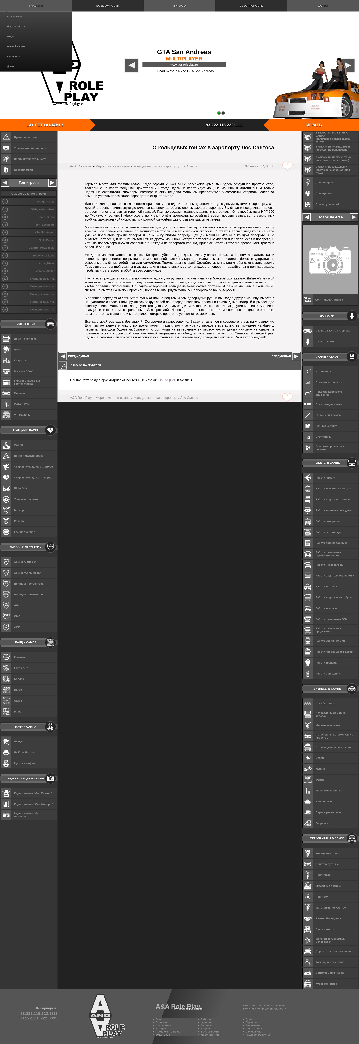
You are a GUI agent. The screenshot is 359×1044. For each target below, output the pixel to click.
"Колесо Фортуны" (258, 1034)
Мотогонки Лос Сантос (331, 907)
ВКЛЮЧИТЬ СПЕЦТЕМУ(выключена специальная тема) (333, 169)
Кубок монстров (326, 983)
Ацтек (18, 700)
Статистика (13, 56)
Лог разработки (16, 26)
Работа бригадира (328, 673)
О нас (159, 1019)
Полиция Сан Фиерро (28, 594)
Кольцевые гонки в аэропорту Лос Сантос (165, 166)
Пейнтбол (322, 896)
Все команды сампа (329, 404)
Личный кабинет (17, 46)
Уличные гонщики (26, 499)
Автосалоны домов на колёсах (331, 714)
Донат (10, 66)
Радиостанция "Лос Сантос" (33, 793)
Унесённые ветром (328, 885)
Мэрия (18, 444)
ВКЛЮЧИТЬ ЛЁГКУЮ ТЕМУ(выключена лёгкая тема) (333, 159)
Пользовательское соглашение (264, 1005)
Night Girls (21, 488)
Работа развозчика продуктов (328, 630)
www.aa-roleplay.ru (184, 64)
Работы (206, 1019)
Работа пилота (325, 477)
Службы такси (325, 703)
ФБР (17, 627)
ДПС (17, 605)
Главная (35, 5)
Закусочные (324, 801)
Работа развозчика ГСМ (331, 619)
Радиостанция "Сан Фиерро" (33, 804)
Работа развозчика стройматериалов (328, 554)
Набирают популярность (30, 158)
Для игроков (324, 193)
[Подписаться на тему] (287, 166)
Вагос (18, 689)
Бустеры (251, 1022)
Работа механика (327, 586)
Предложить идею (168, 1031)
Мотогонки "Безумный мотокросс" (331, 940)
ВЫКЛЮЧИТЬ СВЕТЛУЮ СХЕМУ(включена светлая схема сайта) (333, 137)
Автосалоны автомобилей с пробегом (334, 736)
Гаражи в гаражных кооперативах (27, 382)
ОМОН (18, 616)
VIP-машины (22, 414)
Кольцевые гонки (327, 853)
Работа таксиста (327, 608)
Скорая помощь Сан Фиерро (33, 477)
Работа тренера (326, 662)
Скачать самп (325, 341)
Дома (17, 349)
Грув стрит (21, 668)
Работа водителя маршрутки (335, 575)
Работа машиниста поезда (333, 488)
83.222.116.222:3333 (38, 1018)
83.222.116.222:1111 (224, 125)
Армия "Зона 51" (25, 561)
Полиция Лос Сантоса (28, 583)
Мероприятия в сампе (112, 166)
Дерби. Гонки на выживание (334, 951)
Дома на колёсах (25, 338)
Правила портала (25, 137)
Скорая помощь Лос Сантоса (33, 466)
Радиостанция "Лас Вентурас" (27, 815)
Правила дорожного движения (329, 393)
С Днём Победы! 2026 (329, 299)
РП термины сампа (328, 415)
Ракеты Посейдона (328, 918)
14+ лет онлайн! (45, 125)
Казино (320, 768)
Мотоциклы (22, 403)
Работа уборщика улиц (331, 640)
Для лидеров (324, 182)
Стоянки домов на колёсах (333, 747)
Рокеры (19, 521)
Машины (20, 393)
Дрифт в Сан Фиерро (330, 972)
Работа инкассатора (329, 564)
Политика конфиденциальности (264, 1008)
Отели (320, 757)
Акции (10, 36)
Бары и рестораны (328, 812)
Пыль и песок (325, 929)
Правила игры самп (329, 382)
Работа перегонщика (329, 532)
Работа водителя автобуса (334, 597)
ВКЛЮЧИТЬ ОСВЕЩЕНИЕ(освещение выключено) (333, 148)
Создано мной (23, 169)
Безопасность (251, 5)
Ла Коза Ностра (24, 752)
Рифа (17, 711)
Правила (179, 5)
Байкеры (20, 510)
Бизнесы (206, 1025)
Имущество (208, 1028)
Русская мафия (24, 763)
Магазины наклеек (328, 725)
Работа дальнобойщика (332, 542)
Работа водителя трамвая (333, 499)
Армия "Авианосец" (27, 572)
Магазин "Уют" (23, 371)
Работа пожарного (328, 521)
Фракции (207, 1022)
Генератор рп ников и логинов (330, 448)
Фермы (320, 779)
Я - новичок (323, 371)
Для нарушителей (327, 204)
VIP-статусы (254, 1028)
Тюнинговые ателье (329, 790)
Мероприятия (210, 1034)
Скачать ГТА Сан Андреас (333, 330)
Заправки (322, 823)
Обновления (14, 16)
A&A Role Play (81, 166)
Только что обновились (30, 148)
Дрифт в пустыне (327, 864)
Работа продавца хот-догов (334, 651)
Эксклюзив (253, 1025)
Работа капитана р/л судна (333, 510)
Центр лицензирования (29, 455)
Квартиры (20, 360)
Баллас (19, 678)
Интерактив (163, 1028)
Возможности (107, 5)
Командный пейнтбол (330, 962)
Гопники (19, 657)
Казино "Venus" (24, 531)
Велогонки (323, 874)
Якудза (18, 741)
